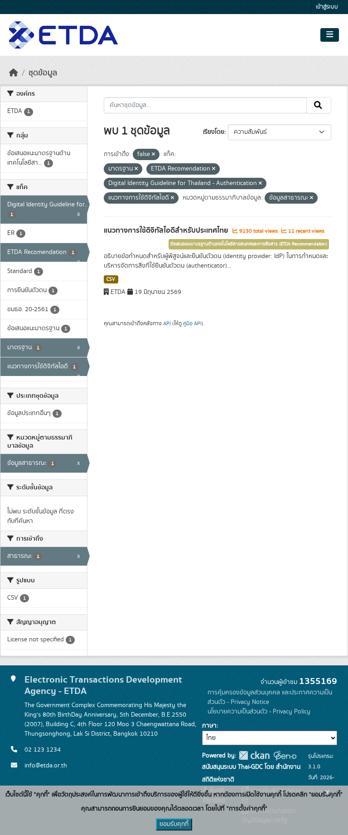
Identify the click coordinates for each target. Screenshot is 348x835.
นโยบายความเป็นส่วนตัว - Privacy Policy (259, 711)
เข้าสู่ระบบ (327, 7)
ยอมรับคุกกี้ (174, 824)
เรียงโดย (213, 132)
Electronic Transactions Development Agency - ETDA (103, 685)
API (167, 323)
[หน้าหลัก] (13, 73)
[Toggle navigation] (329, 35)
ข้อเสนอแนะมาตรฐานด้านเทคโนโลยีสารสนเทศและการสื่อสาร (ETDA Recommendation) (248, 244)
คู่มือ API (192, 323)
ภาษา (209, 725)
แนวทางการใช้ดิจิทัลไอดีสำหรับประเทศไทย (167, 230)
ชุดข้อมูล (43, 73)
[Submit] (318, 105)
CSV (110, 279)
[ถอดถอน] (153, 154)
